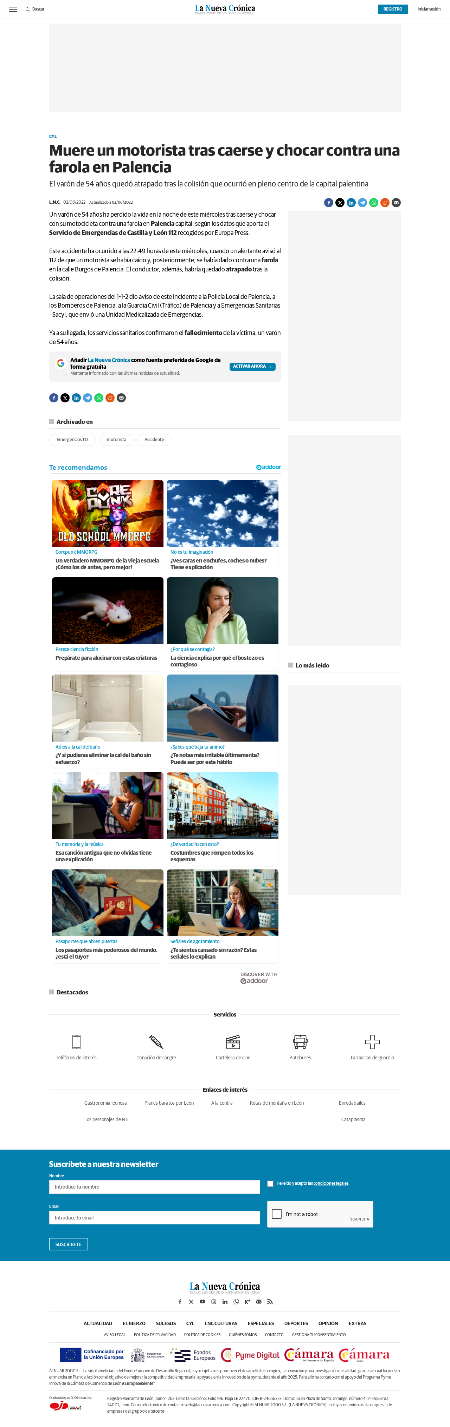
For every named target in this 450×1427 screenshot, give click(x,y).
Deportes (296, 1323)
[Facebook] (328, 202)
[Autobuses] (300, 1046)
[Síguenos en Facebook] (180, 1301)
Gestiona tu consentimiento (319, 1335)
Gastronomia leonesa (105, 1103)
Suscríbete (69, 1244)
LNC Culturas (221, 1323)
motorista (116, 440)
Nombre (56, 1176)
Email (54, 1207)
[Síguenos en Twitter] (191, 1301)
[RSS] (270, 1301)
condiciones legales (331, 1184)
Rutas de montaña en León (277, 1103)
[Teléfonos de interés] (76, 1046)
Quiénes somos (243, 1335)
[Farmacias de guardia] (372, 1046)
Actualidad (98, 1323)
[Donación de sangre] (156, 1046)
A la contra (222, 1103)
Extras (357, 1323)
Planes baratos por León (169, 1103)
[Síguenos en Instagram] (213, 1301)
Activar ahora (249, 366)
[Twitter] (340, 202)
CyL (53, 137)
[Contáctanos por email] (258, 1301)
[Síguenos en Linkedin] (225, 1301)
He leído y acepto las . (312, 1184)
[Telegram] (362, 202)
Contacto (274, 1335)
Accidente (154, 440)
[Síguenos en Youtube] (202, 1301)
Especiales (261, 1323)
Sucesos (166, 1323)
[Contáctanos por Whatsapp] (236, 1301)
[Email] (396, 202)
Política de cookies (202, 1335)
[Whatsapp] (373, 202)
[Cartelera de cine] (233, 1046)
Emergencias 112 (73, 440)
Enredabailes (352, 1103)
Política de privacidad (155, 1335)
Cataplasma (353, 1119)
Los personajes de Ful (106, 1119)
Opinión (328, 1323)
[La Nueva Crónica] (225, 1292)
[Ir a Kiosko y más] (247, 1301)
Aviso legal (115, 1335)
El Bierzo (134, 1323)
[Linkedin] (351, 202)
